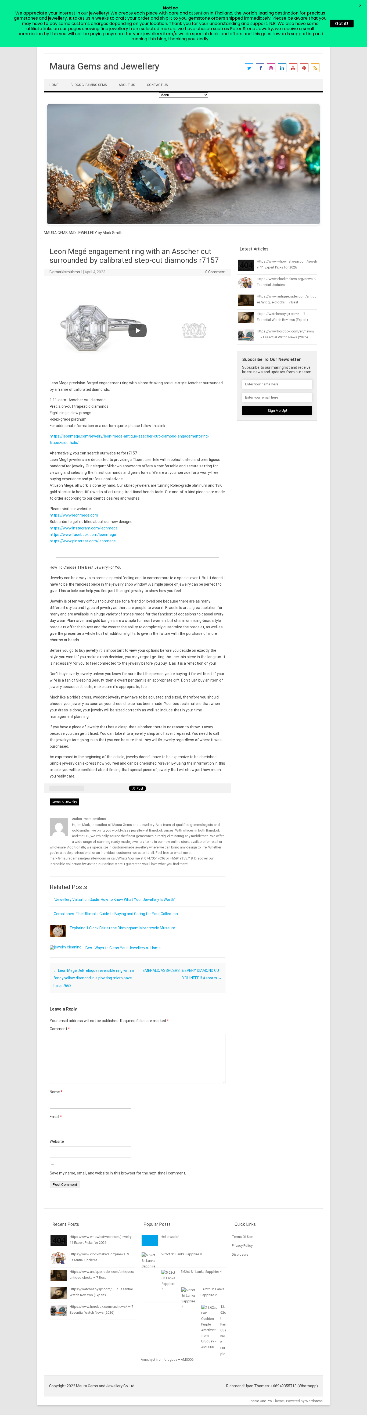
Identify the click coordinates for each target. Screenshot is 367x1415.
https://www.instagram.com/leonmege (84, 528)
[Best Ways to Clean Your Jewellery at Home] (65, 947)
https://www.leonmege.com (74, 515)
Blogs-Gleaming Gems (89, 85)
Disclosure (240, 1254)
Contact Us (157, 85)
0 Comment (215, 272)
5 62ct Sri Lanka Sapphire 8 (181, 1254)
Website (57, 1141)
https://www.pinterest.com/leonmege (83, 541)
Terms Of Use (242, 1237)
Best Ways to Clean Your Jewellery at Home (123, 948)
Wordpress (314, 1401)
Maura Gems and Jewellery (104, 66)
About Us (127, 85)
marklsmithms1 (68, 272)
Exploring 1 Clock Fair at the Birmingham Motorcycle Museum (122, 928)
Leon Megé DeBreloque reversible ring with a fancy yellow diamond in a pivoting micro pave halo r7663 (93, 978)
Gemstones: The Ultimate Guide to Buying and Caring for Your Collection (116, 914)
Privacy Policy (242, 1246)
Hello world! (170, 1237)
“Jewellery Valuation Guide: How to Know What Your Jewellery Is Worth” (114, 899)
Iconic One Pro (261, 1401)
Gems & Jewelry (64, 802)
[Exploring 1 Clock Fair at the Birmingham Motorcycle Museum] (58, 939)
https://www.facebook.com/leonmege (83, 534)
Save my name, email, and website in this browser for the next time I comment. (118, 1173)
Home (54, 85)
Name (56, 1092)
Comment (60, 1029)
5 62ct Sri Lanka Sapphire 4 (201, 1272)
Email (56, 1117)
